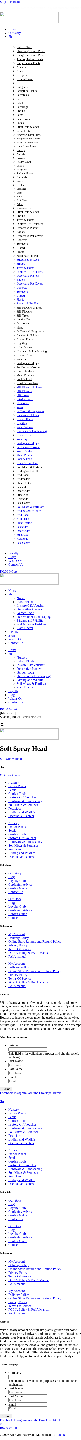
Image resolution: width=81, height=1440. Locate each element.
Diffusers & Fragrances (30, 331)
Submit (6, 1088)
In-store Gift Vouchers (30, 223)
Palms (20, 123)
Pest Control (24, 503)
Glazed (21, 247)
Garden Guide (17, 888)
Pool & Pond (24, 379)
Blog (11, 635)
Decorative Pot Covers (30, 235)
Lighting (22, 343)
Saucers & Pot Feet (28, 255)
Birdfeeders (23, 478)
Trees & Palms (25, 219)
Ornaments (23, 323)
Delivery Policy (18, 938)
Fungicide (22, 494)
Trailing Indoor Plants (30, 59)
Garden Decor (25, 339)
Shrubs (21, 110)
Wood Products (25, 371)
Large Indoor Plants (28, 63)
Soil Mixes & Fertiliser (30, 467)
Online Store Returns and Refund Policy (34, 941)
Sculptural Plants (27, 91)
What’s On (15, 639)
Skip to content (10, 2)
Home (12, 590)
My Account (16, 934)
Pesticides (22, 487)
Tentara (61, 1434)
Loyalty (13, 631)
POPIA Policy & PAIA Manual (28, 953)
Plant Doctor (24, 483)
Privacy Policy (17, 945)
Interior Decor (25, 319)
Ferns (20, 114)
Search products (10, 717)
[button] (44, 37)
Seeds (12, 790)
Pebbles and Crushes (28, 367)
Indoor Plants (24, 47)
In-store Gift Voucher (30, 605)
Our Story (14, 873)
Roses (20, 99)
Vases (20, 327)
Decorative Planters (28, 228)
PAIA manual (17, 956)
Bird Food (23, 475)
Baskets (21, 231)
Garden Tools (24, 355)
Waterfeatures (25, 347)
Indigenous (23, 87)
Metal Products (25, 375)
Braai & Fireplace (27, 383)
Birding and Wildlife (29, 471)
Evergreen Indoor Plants (31, 55)
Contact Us (15, 643)
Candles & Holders (28, 335)
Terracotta (22, 243)
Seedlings (22, 107)
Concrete (22, 239)
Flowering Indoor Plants (31, 51)
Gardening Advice (20, 884)
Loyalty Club (17, 881)
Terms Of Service (19, 949)
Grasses (21, 83)
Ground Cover (25, 79)
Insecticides (23, 491)
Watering (22, 359)
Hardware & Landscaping (32, 351)
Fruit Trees (23, 119)
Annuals (21, 71)
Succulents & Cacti (28, 126)
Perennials (23, 95)
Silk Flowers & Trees (29, 307)
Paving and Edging (28, 363)
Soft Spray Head (11, 758)
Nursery (21, 67)
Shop (11, 594)
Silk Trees (23, 315)
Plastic (20, 251)
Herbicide (22, 498)
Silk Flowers (24, 311)
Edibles (21, 103)
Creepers (22, 75)
